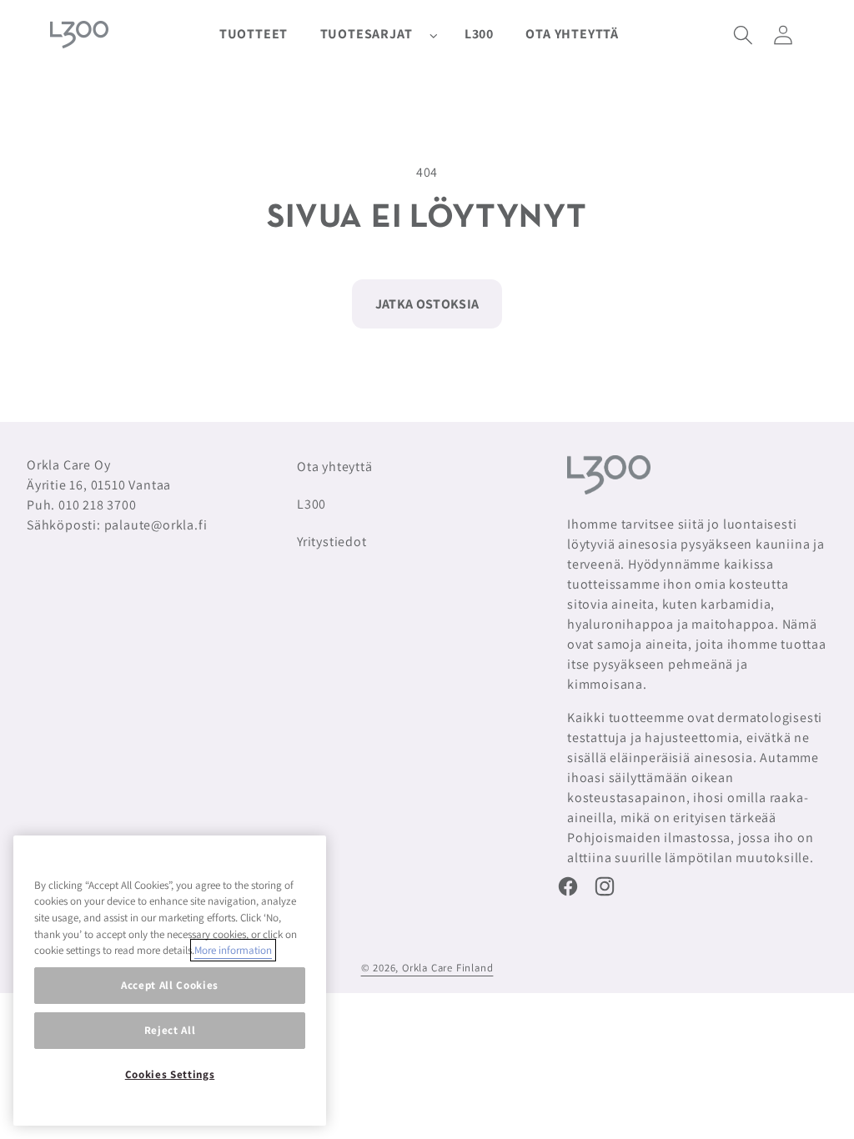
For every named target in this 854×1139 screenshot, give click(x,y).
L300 (311, 504)
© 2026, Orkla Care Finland (427, 968)
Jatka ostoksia (427, 304)
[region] (169, 980)
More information (233, 950)
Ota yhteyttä (335, 466)
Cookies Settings (170, 1074)
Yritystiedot (332, 541)
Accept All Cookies (170, 985)
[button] (376, 34)
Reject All (170, 1030)
